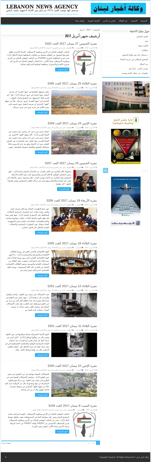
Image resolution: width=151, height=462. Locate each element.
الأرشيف (134, 21)
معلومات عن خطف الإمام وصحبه (135, 73)
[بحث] (105, 170)
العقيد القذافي (142, 36)
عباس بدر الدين (109, 21)
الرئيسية (144, 21)
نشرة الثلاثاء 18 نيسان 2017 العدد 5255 (72, 243)
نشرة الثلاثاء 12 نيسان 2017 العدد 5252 (72, 286)
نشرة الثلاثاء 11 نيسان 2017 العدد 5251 (72, 326)
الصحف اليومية (94, 21)
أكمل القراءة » (62, 69)
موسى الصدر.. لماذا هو (138, 68)
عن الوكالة (123, 21)
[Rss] (6, 457)
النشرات (78, 48)
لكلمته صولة (143, 46)
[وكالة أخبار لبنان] (75, 8)
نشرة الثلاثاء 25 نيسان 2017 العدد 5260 (72, 83)
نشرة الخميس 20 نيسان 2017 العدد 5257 (71, 163)
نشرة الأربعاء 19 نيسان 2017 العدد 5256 (72, 200)
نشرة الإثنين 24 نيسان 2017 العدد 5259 (72, 123)
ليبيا (146, 41)
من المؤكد (144, 64)
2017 (88, 30)
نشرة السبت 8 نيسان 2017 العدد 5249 (73, 405)
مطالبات (144, 50)
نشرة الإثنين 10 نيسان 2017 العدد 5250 (72, 365)
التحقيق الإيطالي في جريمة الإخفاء (134, 59)
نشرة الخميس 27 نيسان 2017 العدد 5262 (71, 43)
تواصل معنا (80, 21)
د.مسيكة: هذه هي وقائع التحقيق (135, 55)
